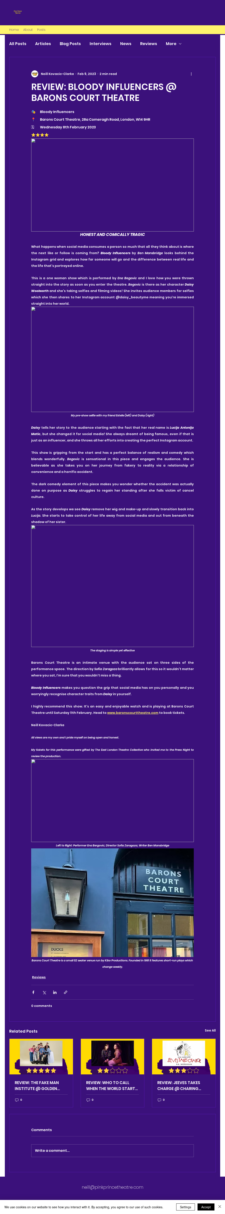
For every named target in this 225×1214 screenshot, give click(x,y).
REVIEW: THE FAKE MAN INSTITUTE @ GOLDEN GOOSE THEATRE (37, 1086)
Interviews (100, 43)
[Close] (219, 1206)
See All (210, 1030)
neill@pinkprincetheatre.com (112, 1187)
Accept (206, 1207)
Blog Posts (70, 43)
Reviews (148, 43)
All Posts (17, 43)
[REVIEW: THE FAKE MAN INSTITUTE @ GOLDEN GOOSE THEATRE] (41, 1056)
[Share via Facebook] (33, 992)
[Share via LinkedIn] (55, 992)
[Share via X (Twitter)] (44, 992)
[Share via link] (66, 992)
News (125, 43)
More (171, 43)
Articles (43, 43)
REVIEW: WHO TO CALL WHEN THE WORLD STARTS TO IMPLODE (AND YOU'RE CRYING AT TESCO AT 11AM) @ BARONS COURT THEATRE (112, 1086)
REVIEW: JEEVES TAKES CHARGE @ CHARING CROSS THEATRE (178, 1086)
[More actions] (191, 74)
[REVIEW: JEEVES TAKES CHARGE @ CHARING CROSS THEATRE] (184, 1056)
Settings (185, 1207)
